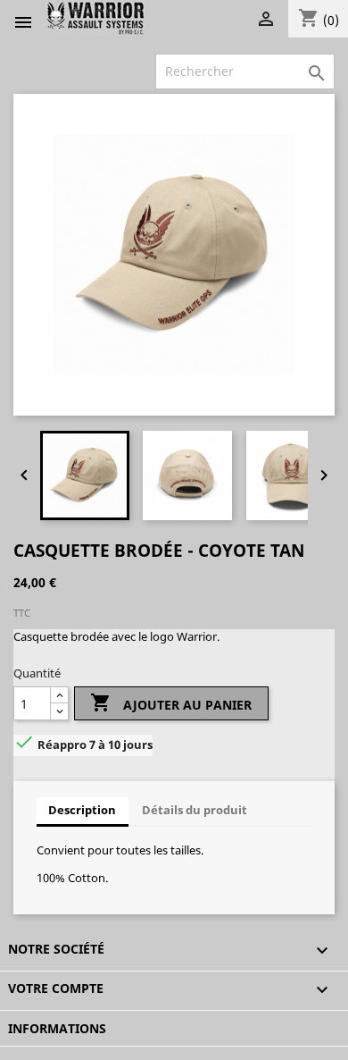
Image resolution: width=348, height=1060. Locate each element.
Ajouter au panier (171, 702)
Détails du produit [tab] (194, 810)
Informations (57, 1028)
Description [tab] (82, 810)
